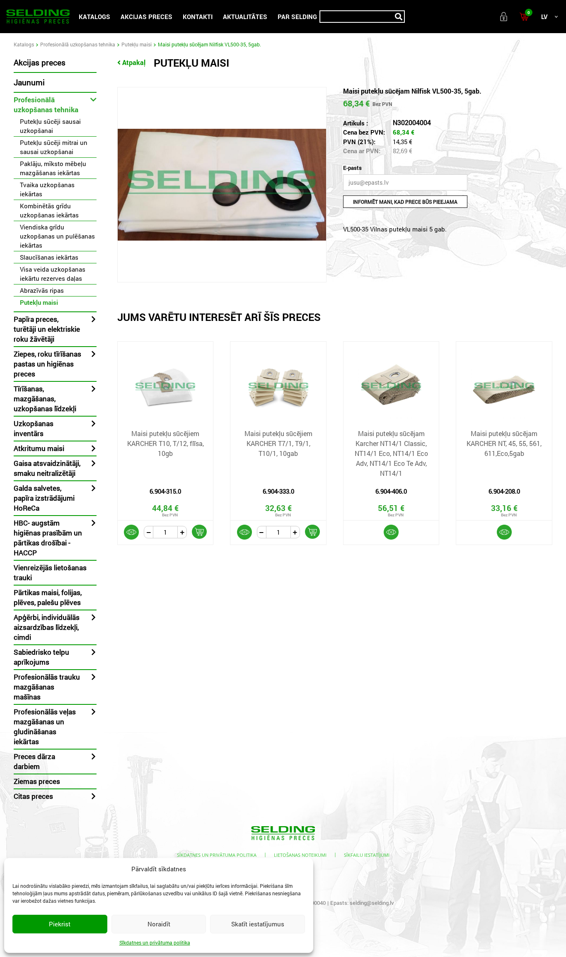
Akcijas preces (146, 16)
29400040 (314, 902)
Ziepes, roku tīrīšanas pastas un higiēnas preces (47, 363)
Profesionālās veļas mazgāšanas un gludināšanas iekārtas (45, 726)
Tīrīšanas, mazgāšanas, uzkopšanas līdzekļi (45, 398)
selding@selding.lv (372, 902)
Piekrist (59, 924)
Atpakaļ (133, 62)
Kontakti (198, 16)
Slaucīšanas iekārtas (49, 257)
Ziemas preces (37, 781)
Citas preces (33, 796)
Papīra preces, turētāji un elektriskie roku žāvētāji (47, 329)
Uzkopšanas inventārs (33, 428)
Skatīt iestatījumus (257, 924)
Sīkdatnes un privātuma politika (154, 942)
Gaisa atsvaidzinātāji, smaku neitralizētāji (47, 468)
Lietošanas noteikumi (300, 855)
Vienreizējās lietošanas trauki (50, 572)
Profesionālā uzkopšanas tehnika (77, 44)
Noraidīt (159, 924)
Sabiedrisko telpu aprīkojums (41, 657)
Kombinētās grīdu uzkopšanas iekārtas (49, 210)
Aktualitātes (245, 16)
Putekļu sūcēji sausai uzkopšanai (50, 126)
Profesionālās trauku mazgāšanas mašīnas (47, 686)
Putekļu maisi (136, 44)
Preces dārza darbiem (34, 761)
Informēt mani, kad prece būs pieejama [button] (405, 201)
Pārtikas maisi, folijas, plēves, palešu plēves (48, 597)
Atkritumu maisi (39, 448)
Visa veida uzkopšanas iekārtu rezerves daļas (52, 273)
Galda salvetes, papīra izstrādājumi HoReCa (44, 498)
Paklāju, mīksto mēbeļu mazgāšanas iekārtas (53, 168)
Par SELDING (297, 16)
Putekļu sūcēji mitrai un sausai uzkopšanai (53, 147)
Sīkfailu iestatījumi (366, 855)
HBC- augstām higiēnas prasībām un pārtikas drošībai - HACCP (48, 537)
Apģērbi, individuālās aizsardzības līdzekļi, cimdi (47, 627)
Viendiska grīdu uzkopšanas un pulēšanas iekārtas (57, 236)
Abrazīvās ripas (42, 290)
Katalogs (94, 16)
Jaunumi (29, 82)
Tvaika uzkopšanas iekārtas (47, 189)
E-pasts (352, 167)
